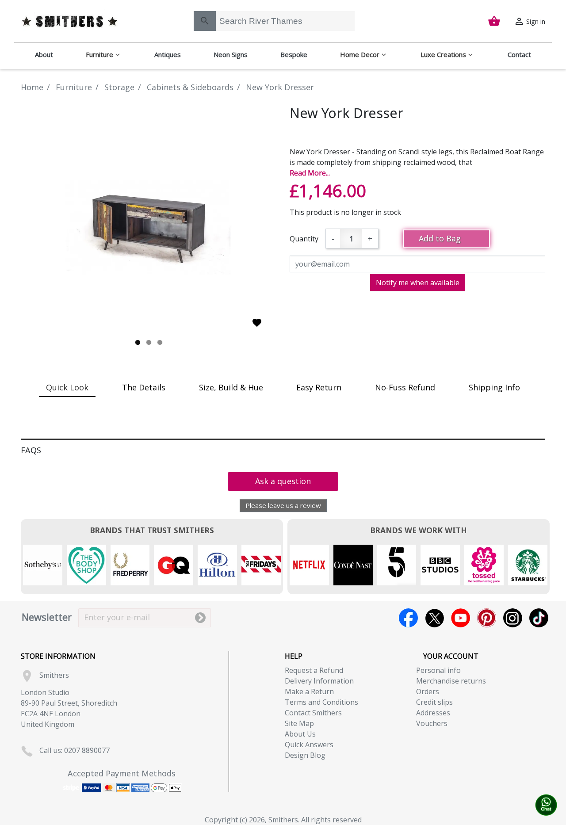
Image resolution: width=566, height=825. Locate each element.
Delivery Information (319, 681)
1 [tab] (138, 342)
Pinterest (486, 617)
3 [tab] (160, 342)
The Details (143, 387)
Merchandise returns (451, 681)
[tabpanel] (148, 226)
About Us (300, 734)
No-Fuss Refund (405, 387)
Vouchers (431, 723)
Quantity (304, 239)
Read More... (310, 173)
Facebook (408, 617)
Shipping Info (494, 387)
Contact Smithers (313, 713)
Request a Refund (314, 670)
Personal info (438, 670)
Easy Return (318, 387)
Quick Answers (309, 744)
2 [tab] (149, 342)
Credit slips (434, 702)
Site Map (299, 723)
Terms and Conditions (321, 702)
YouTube (460, 617)
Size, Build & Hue (231, 387)
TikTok (538, 617)
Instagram (512, 617)
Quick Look (67, 387)
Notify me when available (417, 282)
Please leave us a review (283, 505)
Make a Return (309, 691)
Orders (427, 691)
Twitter (434, 617)
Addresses (433, 713)
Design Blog (305, 755)
